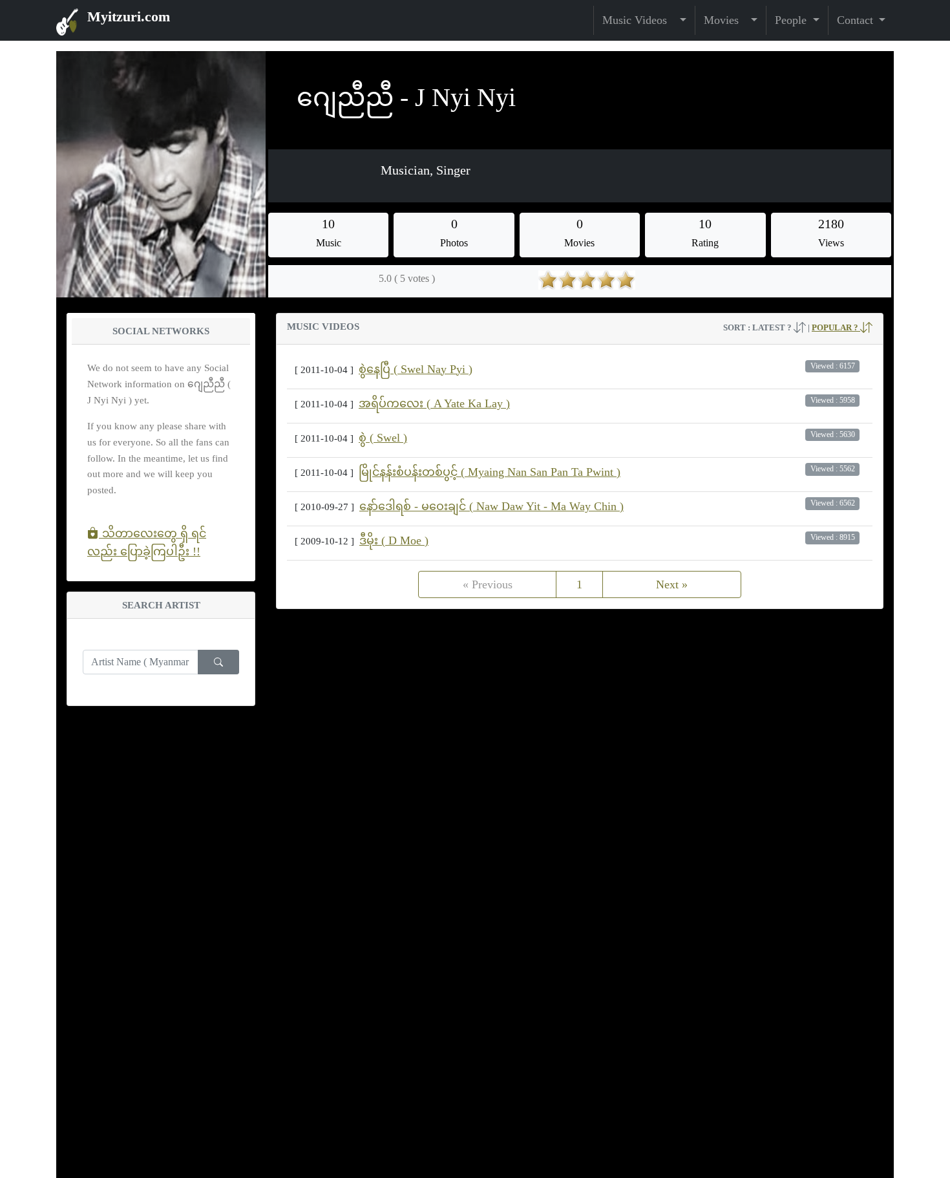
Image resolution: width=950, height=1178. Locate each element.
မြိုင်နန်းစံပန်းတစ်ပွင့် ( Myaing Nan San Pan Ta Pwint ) (489, 472)
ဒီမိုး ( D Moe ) (393, 540)
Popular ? (836, 327)
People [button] (792, 20)
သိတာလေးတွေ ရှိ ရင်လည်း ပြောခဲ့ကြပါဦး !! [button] (146, 542)
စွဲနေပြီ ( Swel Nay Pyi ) (415, 369)
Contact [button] (856, 20)
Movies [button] (726, 20)
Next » (672, 584)
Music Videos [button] (639, 20)
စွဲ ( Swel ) (383, 437)
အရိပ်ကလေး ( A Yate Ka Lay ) (434, 403)
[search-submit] (218, 662)
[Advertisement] (579, 715)
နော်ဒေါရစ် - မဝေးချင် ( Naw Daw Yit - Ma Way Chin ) (491, 506)
